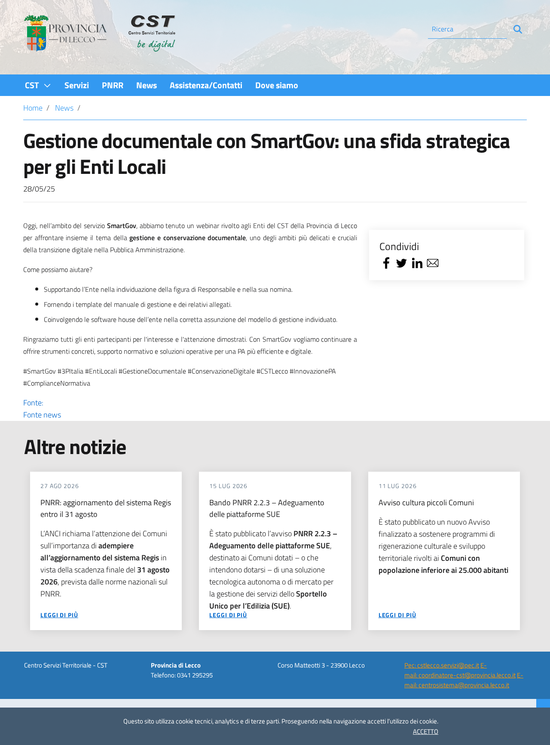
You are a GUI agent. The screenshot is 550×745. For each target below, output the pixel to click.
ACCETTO (425, 731)
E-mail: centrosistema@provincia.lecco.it (463, 680)
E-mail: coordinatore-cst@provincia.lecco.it (460, 670)
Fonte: (42, 408)
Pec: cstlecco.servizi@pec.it (441, 665)
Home (33, 108)
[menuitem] (38, 85)
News (64, 108)
